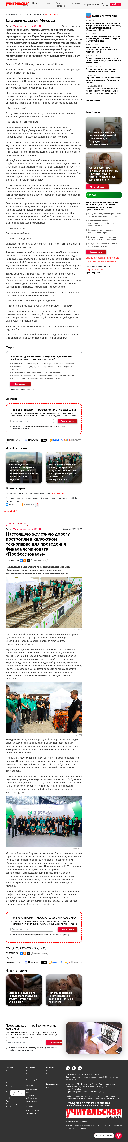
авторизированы (60, 493)
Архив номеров (60, 4)
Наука (8, 1074)
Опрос (91, 195)
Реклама (49, 1074)
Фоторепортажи (53, 1084)
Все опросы (11, 399)
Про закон (9, 1080)
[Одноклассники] (25, 560)
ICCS (48, 1081)
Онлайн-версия (31, 1113)
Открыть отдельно (95, 270)
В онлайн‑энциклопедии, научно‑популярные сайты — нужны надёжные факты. (42, 368)
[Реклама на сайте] (118, 1136)
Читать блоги (97, 187)
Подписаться (67, 421)
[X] (28, 560)
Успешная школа (32, 1071)
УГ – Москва (30, 1095)
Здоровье (9, 1101)
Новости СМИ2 (10, 511)
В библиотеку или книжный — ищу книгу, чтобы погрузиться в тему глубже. (43, 375)
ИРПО (15, 948)
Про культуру (10, 1077)
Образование (10, 1071)
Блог (48, 3)
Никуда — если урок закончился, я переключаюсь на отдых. (37, 379)
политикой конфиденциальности (36, 426)
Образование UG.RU (16, 461)
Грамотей (9, 1095)
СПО (43, 948)
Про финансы (11, 1098)
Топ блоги (93, 112)
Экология (9, 1083)
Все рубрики (10, 1107)
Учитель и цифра (12, 1104)
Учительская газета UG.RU (27, 26)
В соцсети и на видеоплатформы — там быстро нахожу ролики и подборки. (43, 364)
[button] (13, 504)
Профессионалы (30, 948)
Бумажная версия (32, 1110)
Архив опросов (93, 273)
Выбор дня (10, 1086)
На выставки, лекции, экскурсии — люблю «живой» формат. (37, 372)
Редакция (49, 1071)
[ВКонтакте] (21, 560)
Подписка (75, 3)
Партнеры (49, 1077)
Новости (36, 3)
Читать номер (51, 14)
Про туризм (10, 1089)
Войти (115, 4)
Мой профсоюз (31, 1098)
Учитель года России (33, 1080)
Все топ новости (93, 101)
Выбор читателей (104, 16)
